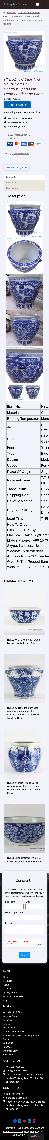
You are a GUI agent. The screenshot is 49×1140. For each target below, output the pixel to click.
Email (29, 902)
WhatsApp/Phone (14, 912)
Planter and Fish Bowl (20, 154)
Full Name (10, 902)
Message (10, 923)
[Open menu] (37, 4)
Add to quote (17, 104)
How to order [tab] (12, 188)
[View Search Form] (43, 4)
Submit (24, 955)
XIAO (19, 1135)
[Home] (4, 12)
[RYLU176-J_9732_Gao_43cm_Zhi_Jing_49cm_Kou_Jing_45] (24, 51)
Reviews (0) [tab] (11, 182)
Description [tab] (11, 177)
